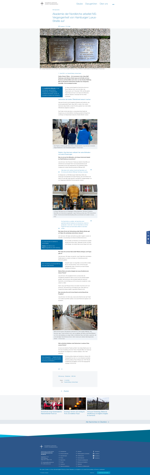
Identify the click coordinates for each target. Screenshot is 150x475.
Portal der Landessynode (82, 459)
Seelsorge (79, 464)
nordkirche (97, 453)
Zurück (66, 391)
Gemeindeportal (80, 457)
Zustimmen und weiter (103, 472)
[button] (113, 3)
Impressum (62, 464)
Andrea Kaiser (78, 73)
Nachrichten (62, 459)
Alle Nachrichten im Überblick (96, 422)
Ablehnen (92, 472)
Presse (61, 457)
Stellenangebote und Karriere (83, 453)
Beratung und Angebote (82, 462)
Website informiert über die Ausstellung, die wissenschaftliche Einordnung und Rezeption (51, 358)
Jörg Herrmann (47, 241)
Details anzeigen (44, 472)
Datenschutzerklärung (64, 466)
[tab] (148, 233)
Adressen (79, 451)
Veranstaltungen (63, 455)
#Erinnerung (61, 376)
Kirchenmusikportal (64, 453)
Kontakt (62, 462)
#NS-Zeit (73, 376)
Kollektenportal (80, 455)
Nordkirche (97, 451)
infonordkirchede (47, 463)
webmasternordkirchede (48, 462)
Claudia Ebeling (70, 73)
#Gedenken (68, 376)
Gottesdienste (63, 451)
